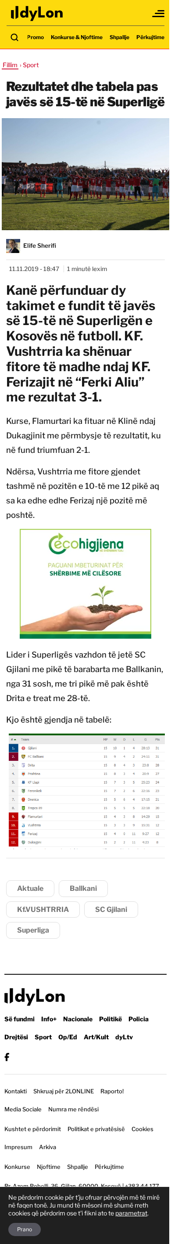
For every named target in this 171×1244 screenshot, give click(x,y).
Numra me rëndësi (73, 1109)
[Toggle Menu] (158, 13)
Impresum (18, 1146)
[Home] (37, 13)
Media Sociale (23, 1109)
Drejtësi (16, 1037)
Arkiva (47, 1146)
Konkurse (17, 1166)
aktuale (30, 888)
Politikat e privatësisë (96, 1128)
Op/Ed (67, 1037)
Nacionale (78, 1019)
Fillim (10, 65)
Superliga (33, 930)
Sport (43, 1037)
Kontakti (15, 1091)
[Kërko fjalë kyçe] (14, 37)
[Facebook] (6, 1057)
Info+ (49, 1019)
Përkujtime (150, 37)
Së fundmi (19, 1019)
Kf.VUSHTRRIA (43, 909)
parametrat (131, 1213)
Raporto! (112, 1091)
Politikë (110, 1019)
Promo (35, 37)
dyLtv (124, 1037)
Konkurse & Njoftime (77, 37)
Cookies (142, 1128)
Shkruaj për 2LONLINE (63, 1091)
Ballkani (83, 888)
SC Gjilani (111, 909)
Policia (138, 1019)
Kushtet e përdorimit (32, 1128)
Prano (24, 1229)
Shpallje (119, 37)
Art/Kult (96, 1037)
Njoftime (49, 1166)
